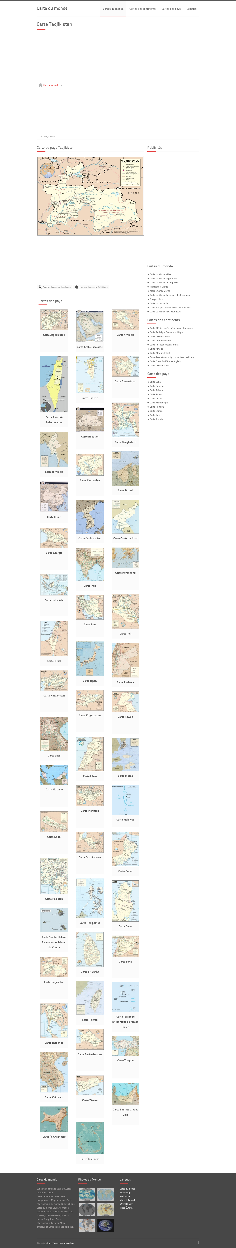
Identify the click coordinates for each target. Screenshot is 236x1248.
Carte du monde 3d (159, 303)
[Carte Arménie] (125, 329)
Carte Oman (125, 871)
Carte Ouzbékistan (90, 857)
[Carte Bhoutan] (90, 430)
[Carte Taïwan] (90, 1014)
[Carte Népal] (54, 831)
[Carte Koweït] (125, 711)
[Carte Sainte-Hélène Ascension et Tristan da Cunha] (54, 931)
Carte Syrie (125, 961)
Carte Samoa (156, 410)
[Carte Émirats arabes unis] (125, 1103)
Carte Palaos (156, 394)
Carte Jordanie (125, 682)
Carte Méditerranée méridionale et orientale (171, 328)
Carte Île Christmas (54, 1136)
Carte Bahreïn (90, 398)
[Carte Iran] (90, 618)
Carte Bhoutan (89, 436)
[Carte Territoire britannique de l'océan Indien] (125, 1011)
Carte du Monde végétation (163, 278)
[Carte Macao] (125, 770)
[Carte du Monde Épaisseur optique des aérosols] (105, 1210)
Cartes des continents (142, 9)
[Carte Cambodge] (90, 474)
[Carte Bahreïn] (90, 392)
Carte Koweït (125, 717)
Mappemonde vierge (160, 290)
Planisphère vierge (159, 286)
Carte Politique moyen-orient (164, 344)
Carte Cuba (155, 381)
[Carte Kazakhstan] (54, 689)
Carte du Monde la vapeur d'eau (165, 311)
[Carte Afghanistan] (54, 329)
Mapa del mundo (128, 1200)
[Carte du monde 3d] (105, 1225)
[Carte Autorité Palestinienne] (54, 411)
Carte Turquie (125, 1060)
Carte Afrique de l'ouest (161, 340)
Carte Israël (54, 661)
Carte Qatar (125, 926)
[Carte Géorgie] (54, 547)
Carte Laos (54, 755)
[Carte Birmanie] (54, 466)
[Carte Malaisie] (54, 783)
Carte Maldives (125, 819)
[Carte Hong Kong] (125, 567)
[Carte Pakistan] (54, 893)
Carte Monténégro (159, 402)
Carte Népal (54, 837)
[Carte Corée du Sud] (90, 532)
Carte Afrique (156, 348)
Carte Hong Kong (125, 573)
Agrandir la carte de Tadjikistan (57, 286)
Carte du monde (52, 8)
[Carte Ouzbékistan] (90, 851)
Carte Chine (54, 517)
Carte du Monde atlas (160, 274)
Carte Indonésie (54, 600)
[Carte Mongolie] (90, 805)
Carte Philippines (90, 923)
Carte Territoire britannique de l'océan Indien (125, 1021)
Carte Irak (125, 633)
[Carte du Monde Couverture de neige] (86, 1210)
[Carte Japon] (90, 675)
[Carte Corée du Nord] (125, 532)
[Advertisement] (118, 57)
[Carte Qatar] (125, 920)
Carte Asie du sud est (160, 336)
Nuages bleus (156, 299)
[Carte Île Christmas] (54, 1131)
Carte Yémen (90, 1100)
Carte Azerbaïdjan (125, 381)
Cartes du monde (113, 9)
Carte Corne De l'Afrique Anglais (165, 361)
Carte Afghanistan (54, 335)
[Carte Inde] (90, 580)
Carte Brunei (125, 490)
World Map (125, 1192)
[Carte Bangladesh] (125, 436)
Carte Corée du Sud (89, 538)
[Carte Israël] (54, 655)
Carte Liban (90, 776)
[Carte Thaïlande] (54, 1037)
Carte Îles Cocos (90, 1159)
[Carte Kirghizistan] (90, 709)
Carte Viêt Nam (54, 1097)
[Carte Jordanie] (125, 676)
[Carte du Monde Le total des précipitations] (86, 1194)
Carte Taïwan (90, 1020)
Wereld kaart (126, 1203)
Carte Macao (125, 776)
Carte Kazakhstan (54, 695)
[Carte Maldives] (125, 814)
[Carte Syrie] (125, 956)
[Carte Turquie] (125, 1054)
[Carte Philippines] (90, 917)
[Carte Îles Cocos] (90, 1153)
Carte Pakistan (54, 899)
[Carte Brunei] (125, 484)
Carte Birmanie (54, 472)
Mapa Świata (126, 1207)
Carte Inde (90, 585)
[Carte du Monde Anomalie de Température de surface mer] (86, 1225)
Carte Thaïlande (54, 1043)
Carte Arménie (125, 335)
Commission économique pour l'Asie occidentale (173, 357)
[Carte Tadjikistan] (90, 234)
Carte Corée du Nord (125, 538)
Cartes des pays (171, 9)
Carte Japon (90, 681)
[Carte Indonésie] (54, 594)
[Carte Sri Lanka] (90, 966)
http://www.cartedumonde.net (61, 1243)
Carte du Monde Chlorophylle (164, 282)
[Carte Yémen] (90, 1094)
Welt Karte (125, 1196)
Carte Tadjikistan (54, 982)
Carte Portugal (157, 406)
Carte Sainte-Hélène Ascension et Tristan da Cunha (54, 942)
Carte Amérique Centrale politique (166, 332)
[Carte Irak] (125, 628)
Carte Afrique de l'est (160, 352)
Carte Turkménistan (90, 1054)
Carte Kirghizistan (90, 715)
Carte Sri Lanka (90, 971)
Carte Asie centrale (159, 365)
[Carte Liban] (90, 770)
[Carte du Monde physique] (105, 1194)
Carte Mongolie (90, 811)
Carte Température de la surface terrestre (170, 307)
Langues (192, 9)
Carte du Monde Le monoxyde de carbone (170, 295)
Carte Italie (155, 415)
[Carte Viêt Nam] (54, 1091)
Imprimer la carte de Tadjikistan (93, 286)
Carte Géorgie (54, 553)
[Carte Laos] (54, 749)
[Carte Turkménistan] (90, 1048)
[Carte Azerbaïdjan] (125, 375)
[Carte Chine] (54, 511)
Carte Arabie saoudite (90, 347)
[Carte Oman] (125, 865)
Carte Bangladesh (125, 442)
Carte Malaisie (54, 789)
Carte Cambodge (90, 480)
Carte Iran (90, 624)
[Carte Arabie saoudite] (90, 341)
